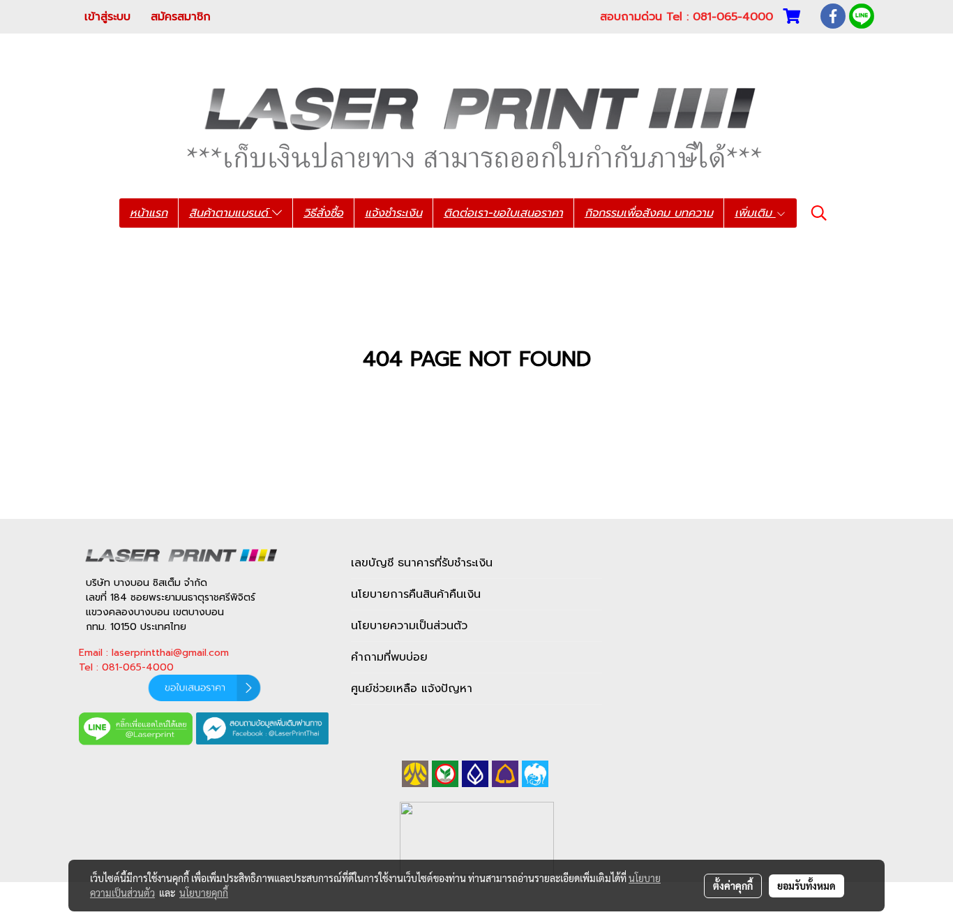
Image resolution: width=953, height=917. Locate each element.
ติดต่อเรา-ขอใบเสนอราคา (503, 213)
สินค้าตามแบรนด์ (230, 213)
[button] (819, 213)
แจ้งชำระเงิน (393, 213)
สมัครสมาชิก (181, 16)
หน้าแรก (148, 213)
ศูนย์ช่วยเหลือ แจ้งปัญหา (411, 688)
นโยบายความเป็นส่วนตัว (409, 625)
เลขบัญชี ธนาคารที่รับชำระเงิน (422, 563)
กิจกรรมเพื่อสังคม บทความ (649, 213)
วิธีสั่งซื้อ (323, 213)
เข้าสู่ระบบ (107, 16)
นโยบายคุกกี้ (203, 892)
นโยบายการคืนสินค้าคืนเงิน (416, 594)
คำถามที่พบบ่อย (389, 657)
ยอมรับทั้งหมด (806, 885)
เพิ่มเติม (755, 213)
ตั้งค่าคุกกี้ (733, 885)
